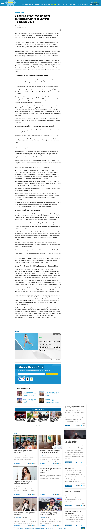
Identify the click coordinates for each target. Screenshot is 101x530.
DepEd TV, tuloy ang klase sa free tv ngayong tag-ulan (50, 469)
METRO (31, 4)
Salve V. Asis (18, 455)
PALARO (48, 4)
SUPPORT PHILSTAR (94, 4)
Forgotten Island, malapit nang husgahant (24, 513)
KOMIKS (86, 4)
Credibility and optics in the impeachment (73, 512)
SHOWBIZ (53, 4)
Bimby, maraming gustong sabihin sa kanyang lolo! (48, 513)
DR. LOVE (70, 4)
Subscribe (96, 2)
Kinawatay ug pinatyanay (72, 491)
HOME (22, 4)
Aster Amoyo (18, 517)
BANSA (26, 4)
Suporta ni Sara (69, 468)
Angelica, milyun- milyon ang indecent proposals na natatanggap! (23, 482)
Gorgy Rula (43, 455)
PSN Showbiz (20, 12)
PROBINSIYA (37, 4)
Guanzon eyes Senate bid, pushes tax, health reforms (75, 407)
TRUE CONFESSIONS (62, 4)
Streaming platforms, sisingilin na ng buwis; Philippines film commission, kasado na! (50, 451)
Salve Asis (43, 517)
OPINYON (43, 4)
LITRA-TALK (76, 4)
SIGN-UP (51, 374)
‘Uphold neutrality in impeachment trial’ (71, 441)
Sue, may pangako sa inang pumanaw (23, 451)
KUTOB (82, 4)
